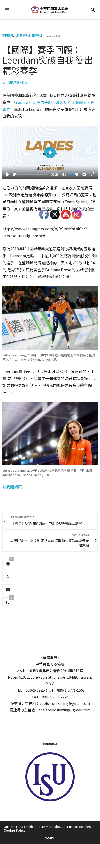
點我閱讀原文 (14, 487)
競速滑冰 (37, 35)
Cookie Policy (14, 830)
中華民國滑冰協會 (16, 82)
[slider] (30, 174)
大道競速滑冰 (22, 35)
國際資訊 (7, 35)
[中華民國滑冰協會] (50, 10)
